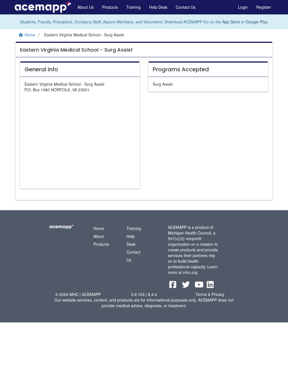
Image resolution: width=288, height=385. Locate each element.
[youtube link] (199, 286)
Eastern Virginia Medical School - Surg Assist (76, 49)
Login (243, 7)
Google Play (256, 22)
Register (263, 7)
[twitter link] (186, 286)
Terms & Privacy (209, 294)
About (98, 236)
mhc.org (190, 272)
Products (110, 7)
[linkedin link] (210, 286)
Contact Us (185, 7)
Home (98, 228)
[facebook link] (173, 286)
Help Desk (158, 7)
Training (133, 7)
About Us (85, 7)
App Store (231, 22)
